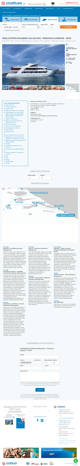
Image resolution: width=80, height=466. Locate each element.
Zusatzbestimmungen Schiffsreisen (67, 442)
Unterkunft (18, 8)
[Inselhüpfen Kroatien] (59, 453)
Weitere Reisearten (9, 12)
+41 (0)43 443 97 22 (67, 418)
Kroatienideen (38, 4)
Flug (58, 8)
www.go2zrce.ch (64, 424)
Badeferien (28, 8)
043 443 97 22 (72, 3)
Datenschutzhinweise (63, 443)
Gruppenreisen (68, 8)
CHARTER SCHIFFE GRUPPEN (11, 30)
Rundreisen (39, 8)
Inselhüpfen (50, 8)
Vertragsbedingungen (64, 438)
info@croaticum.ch (65, 420)
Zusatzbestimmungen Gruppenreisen (67, 440)
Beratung (30, 4)
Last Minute (6, 8)
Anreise (60, 415)
